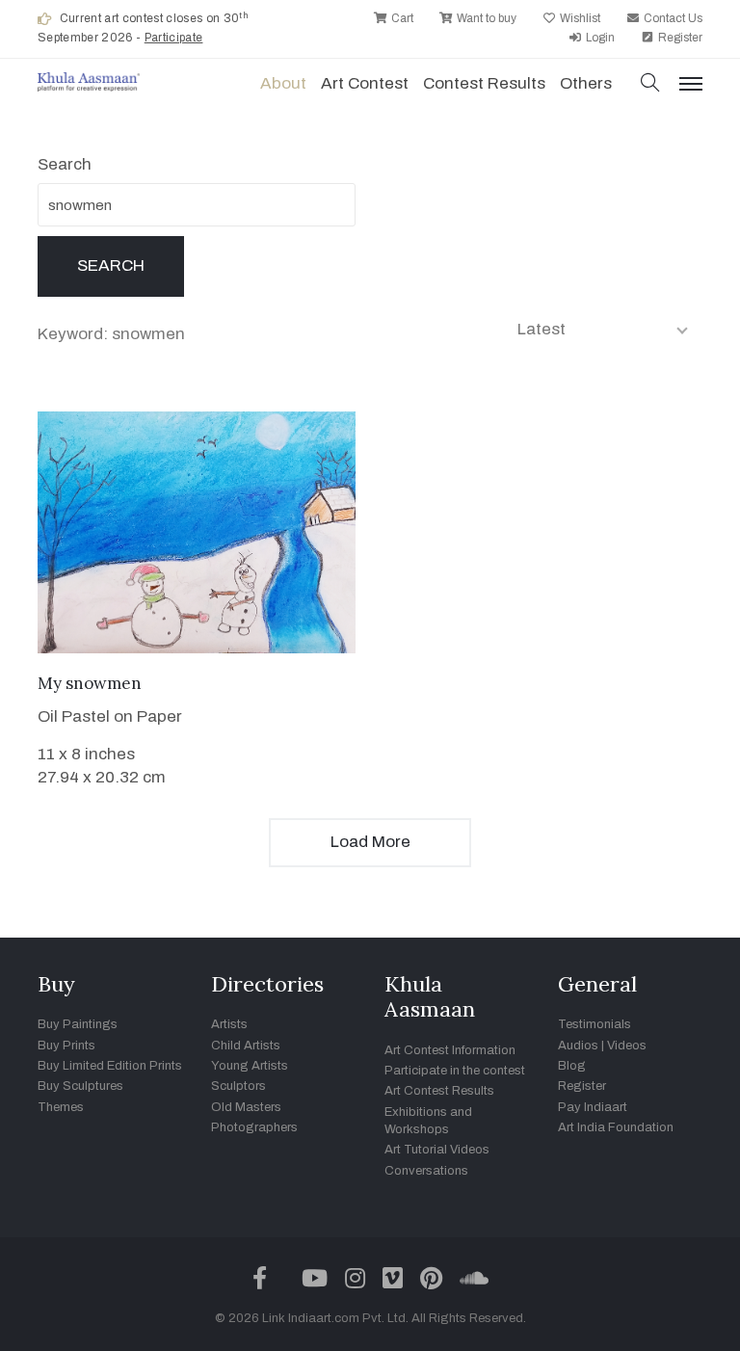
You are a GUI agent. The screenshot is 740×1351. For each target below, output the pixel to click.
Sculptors (238, 1086)
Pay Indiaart (592, 1107)
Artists (229, 1024)
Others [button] (586, 83)
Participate (174, 37)
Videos (627, 1045)
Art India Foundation (616, 1127)
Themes (61, 1107)
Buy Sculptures (80, 1086)
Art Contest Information (449, 1050)
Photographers (254, 1127)
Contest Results (484, 83)
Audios (578, 1045)
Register (678, 37)
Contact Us (671, 18)
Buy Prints (66, 1045)
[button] (650, 84)
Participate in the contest (454, 1070)
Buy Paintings (78, 1024)
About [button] (283, 83)
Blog (572, 1066)
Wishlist (578, 18)
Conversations (426, 1171)
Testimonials (594, 1024)
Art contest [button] (365, 83)
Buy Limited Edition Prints (110, 1066)
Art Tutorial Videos (436, 1149)
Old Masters (246, 1107)
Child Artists (245, 1045)
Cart (400, 18)
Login (599, 37)
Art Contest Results (439, 1091)
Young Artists (249, 1066)
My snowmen (90, 683)
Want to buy (485, 18)
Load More (370, 842)
